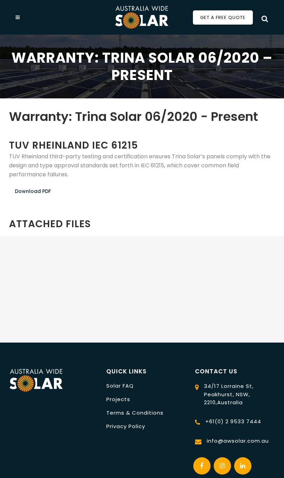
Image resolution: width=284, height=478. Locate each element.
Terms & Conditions (134, 412)
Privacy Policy (125, 426)
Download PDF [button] (33, 191)
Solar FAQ (120, 385)
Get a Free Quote (223, 17)
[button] (9, 129)
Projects (118, 399)
